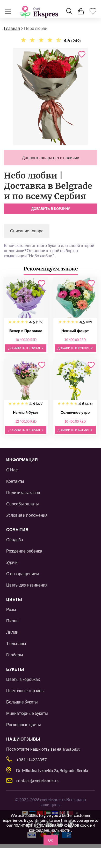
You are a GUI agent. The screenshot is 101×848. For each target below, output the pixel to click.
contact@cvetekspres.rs (37, 780)
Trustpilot (71, 749)
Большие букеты (22, 701)
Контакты (15, 481)
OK (50, 840)
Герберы (14, 654)
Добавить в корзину (50, 209)
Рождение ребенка (24, 550)
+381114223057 (31, 759)
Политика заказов (23, 492)
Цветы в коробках (23, 679)
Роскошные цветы (23, 724)
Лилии (12, 632)
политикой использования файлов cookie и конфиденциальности (54, 827)
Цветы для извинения (27, 584)
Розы (11, 609)
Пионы (12, 620)
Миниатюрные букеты (27, 713)
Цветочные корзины (25, 690)
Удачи (12, 562)
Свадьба (14, 539)
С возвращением (22, 573)
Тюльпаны (16, 643)
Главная (12, 28)
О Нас (12, 469)
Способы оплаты (22, 503)
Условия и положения (27, 515)
